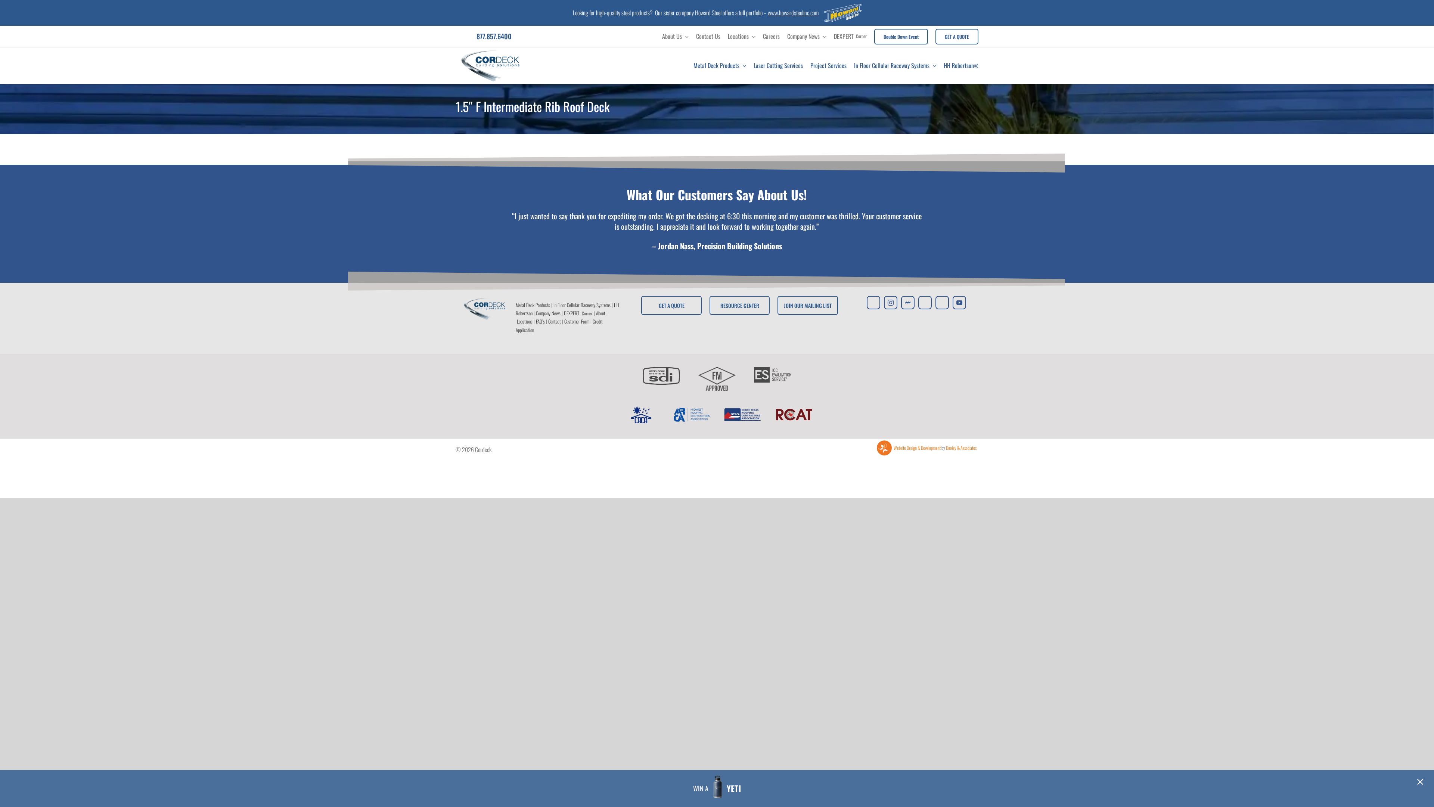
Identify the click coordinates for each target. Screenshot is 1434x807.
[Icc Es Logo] (772, 369)
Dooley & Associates (961, 448)
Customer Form (576, 321)
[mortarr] (908, 302)
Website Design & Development (917, 448)
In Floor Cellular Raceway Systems (582, 305)
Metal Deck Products (533, 305)
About (600, 313)
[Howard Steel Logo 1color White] (843, 7)
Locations (525, 321)
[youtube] (959, 302)
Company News (548, 313)
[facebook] (925, 302)
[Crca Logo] (640, 408)
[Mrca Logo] (691, 408)
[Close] (1420, 781)
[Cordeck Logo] (490, 50)
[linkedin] (942, 302)
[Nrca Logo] (742, 408)
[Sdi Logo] (661, 369)
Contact (554, 321)
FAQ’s (540, 321)
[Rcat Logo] (793, 408)
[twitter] (873, 302)
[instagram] (890, 302)
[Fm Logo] (717, 369)
